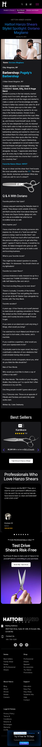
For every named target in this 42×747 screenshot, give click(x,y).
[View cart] (31, 4)
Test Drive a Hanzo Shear (21, 461)
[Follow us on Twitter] (21, 645)
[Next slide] (38, 450)
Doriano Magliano (16, 62)
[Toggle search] (22, 4)
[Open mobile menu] (37, 4)
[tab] (14, 534)
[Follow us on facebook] (15, 645)
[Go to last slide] (4, 450)
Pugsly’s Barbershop (17, 74)
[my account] (26, 4)
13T (29, 171)
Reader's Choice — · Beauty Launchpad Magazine (21, 11)
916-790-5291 (11, 639)
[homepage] (4, 4)
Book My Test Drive (21, 565)
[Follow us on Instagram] (26, 645)
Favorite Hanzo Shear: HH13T (15, 164)
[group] (21, 437)
